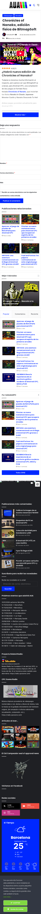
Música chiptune (7, 701)
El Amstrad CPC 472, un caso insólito (25, 541)
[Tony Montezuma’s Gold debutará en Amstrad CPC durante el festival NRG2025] (21, 737)
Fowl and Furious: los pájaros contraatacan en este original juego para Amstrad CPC (30, 259)
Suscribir (8, 589)
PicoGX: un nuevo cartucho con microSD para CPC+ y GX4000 (27, 563)
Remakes (18, 15)
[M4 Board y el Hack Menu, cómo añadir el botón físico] (8, 737)
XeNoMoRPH (10, 35)
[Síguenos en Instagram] (37, 484)
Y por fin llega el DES (24, 551)
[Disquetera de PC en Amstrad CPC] (8, 523)
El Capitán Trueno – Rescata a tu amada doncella (18, 302)
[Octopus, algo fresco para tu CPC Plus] (33, 737)
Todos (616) (20, 473)
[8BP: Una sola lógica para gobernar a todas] (21, 744)
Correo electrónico (7, 173)
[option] (20, 293)
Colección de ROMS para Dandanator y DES (26, 531)
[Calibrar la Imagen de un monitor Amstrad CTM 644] (8, 513)
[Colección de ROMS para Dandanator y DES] (8, 533)
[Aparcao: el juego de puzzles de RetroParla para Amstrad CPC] (11, 219)
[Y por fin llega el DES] (8, 554)
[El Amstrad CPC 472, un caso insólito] (8, 543)
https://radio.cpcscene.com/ (12, 715)
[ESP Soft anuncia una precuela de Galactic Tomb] (8, 729)
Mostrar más (20, 115)
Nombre (3, 163)
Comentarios (20, 314)
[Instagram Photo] (8, 489)
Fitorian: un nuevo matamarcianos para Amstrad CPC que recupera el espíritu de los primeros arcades (29, 231)
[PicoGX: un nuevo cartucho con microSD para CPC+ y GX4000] (8, 564)
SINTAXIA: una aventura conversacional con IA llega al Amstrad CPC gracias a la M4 (10, 259)
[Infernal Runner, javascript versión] (33, 744)
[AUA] (18, 5)
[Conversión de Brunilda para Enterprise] (21, 729)
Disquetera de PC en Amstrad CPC (24, 521)
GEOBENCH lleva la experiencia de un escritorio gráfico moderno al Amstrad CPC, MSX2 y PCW (27, 379)
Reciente (34, 314)
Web (1, 182)
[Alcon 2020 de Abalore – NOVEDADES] (33, 729)
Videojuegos (8, 15)
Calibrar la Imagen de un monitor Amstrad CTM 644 (27, 511)
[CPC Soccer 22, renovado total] (8, 744)
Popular (6, 314)
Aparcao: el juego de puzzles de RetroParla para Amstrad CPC (10, 229)
